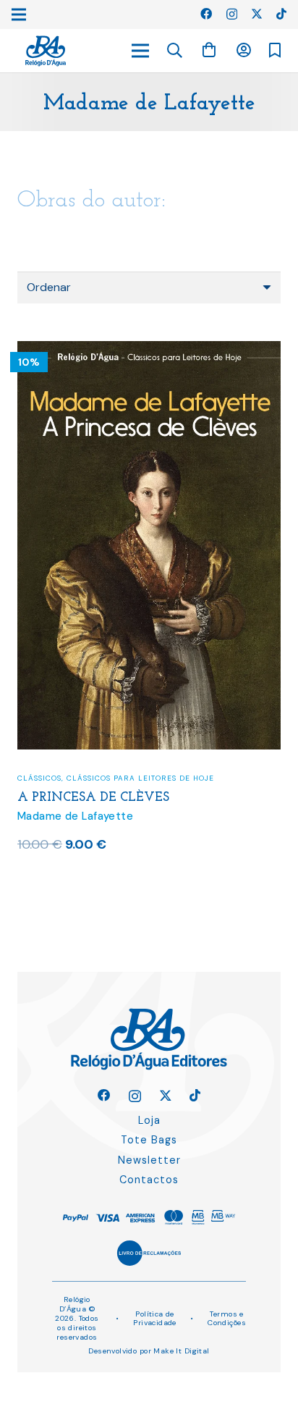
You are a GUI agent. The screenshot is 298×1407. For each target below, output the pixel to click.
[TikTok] (281, 14)
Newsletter (149, 1160)
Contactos (149, 1179)
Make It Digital (181, 1351)
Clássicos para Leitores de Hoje (140, 778)
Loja (149, 1120)
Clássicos (39, 778)
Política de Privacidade (154, 1318)
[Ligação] (46, 51)
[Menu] (140, 51)
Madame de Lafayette (75, 816)
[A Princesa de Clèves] (149, 350)
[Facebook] (206, 14)
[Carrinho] (209, 50)
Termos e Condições (227, 1318)
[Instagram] (231, 14)
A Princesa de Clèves (93, 797)
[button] (175, 50)
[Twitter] (257, 14)
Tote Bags (149, 1139)
